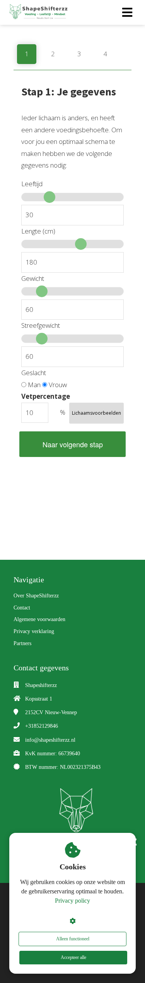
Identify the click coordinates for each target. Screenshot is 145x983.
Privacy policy (72, 900)
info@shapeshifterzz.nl (50, 740)
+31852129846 (41, 726)
